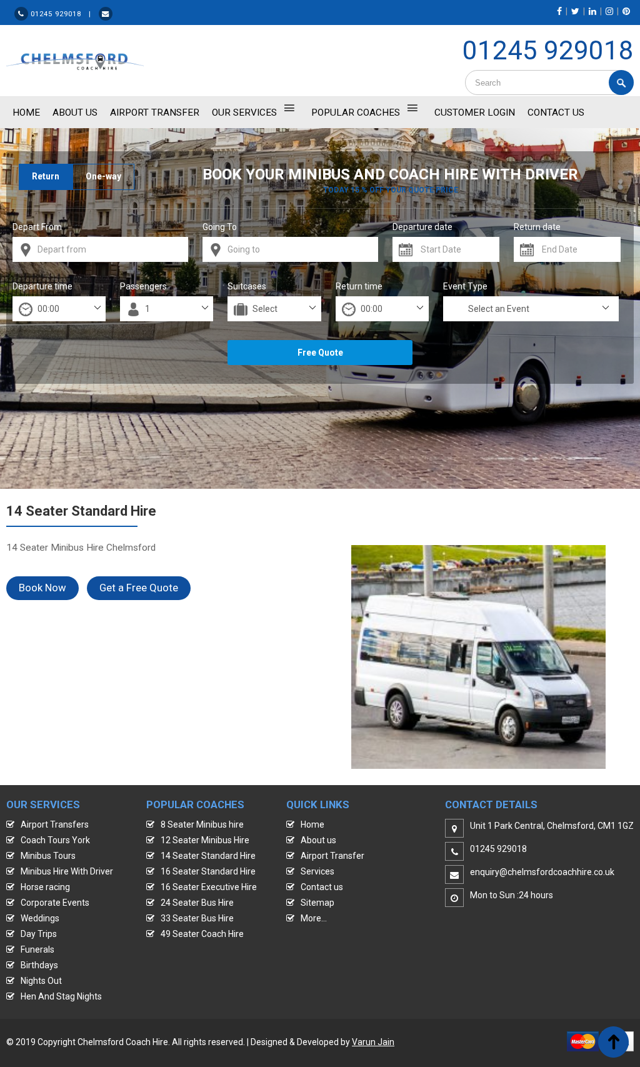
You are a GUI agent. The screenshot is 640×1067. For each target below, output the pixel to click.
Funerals (37, 949)
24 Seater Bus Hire (197, 903)
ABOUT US (75, 112)
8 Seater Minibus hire (202, 824)
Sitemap (317, 903)
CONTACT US (556, 112)
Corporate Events (55, 903)
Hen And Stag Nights (61, 996)
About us (318, 840)
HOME (26, 112)
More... (314, 918)
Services (317, 871)
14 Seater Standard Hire (208, 856)
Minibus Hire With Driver (67, 871)
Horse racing (45, 887)
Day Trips (39, 934)
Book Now (42, 587)
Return (45, 176)
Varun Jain (373, 1042)
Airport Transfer (154, 112)
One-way (103, 176)
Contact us (322, 887)
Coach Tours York (55, 840)
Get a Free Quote (138, 587)
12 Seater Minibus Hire (205, 840)
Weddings (40, 918)
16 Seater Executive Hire (209, 887)
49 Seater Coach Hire (202, 934)
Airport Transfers (55, 824)
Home (312, 824)
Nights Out (41, 981)
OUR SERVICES (244, 112)
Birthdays (39, 965)
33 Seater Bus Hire (197, 918)
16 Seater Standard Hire (208, 871)
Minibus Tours (48, 856)
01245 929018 (548, 50)
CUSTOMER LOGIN (474, 112)
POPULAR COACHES (355, 112)
